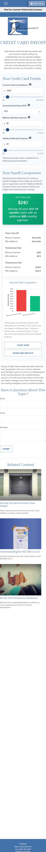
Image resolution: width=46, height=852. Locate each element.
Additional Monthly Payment (17, 138)
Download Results (23, 353)
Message (4, 427)
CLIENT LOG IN (38, 3)
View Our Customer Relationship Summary (23, 9)
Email (2, 413)
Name (2, 398)
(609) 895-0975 (25, 846)
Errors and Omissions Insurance (19, 598)
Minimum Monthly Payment (16, 117)
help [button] (30, 84)
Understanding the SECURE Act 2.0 (20, 551)
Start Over (23, 345)
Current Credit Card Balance (17, 84)
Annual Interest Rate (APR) (16, 105)
